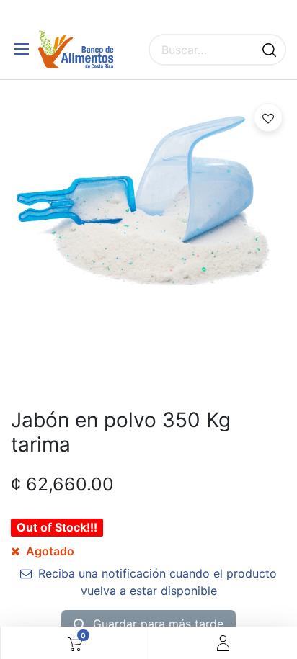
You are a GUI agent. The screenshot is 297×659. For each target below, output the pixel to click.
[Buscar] (269, 49)
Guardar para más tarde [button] (156, 624)
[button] (268, 117)
